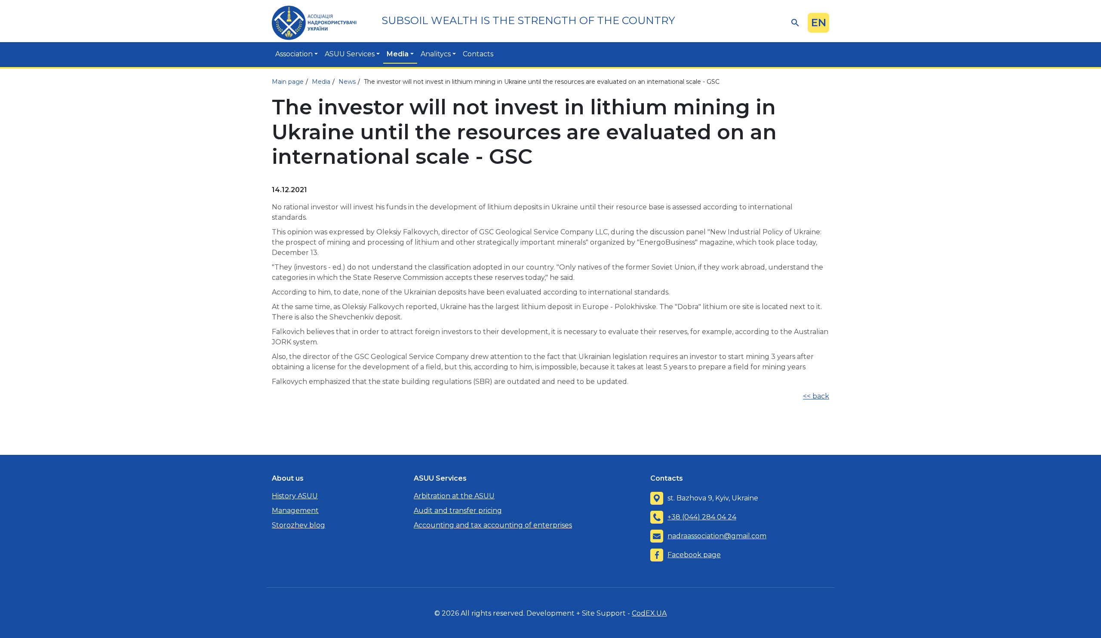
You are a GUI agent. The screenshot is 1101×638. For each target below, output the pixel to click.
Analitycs (436, 54)
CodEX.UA (649, 613)
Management (295, 510)
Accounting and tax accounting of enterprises (493, 525)
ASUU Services (350, 54)
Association (294, 54)
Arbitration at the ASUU (454, 496)
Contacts (478, 54)
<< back (816, 396)
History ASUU (295, 496)
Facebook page (694, 555)
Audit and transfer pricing (458, 510)
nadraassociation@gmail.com (716, 536)
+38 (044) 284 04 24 (701, 517)
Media (398, 54)
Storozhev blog (298, 525)
